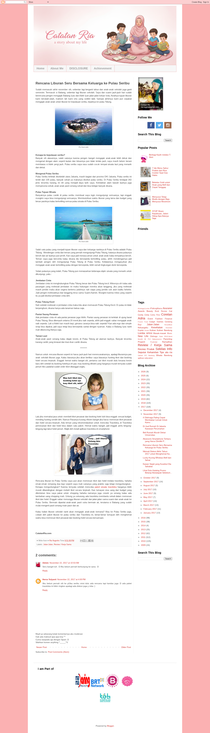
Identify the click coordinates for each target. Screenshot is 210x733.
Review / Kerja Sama (62, 544)
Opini (161, 336)
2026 (143, 371)
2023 (143, 383)
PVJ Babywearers (155, 339)
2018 (143, 403)
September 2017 (151, 481)
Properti (141, 342)
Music (169, 333)
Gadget (152, 322)
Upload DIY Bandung (146, 355)
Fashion (159, 319)
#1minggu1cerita (143, 308)
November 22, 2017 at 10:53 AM (64, 563)
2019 (143, 399)
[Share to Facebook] (89, 540)
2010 (143, 541)
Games (160, 322)
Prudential (153, 342)
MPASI (149, 333)
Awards (141, 311)
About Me (56, 68)
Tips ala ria (166, 352)
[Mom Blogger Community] (127, 687)
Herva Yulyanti (49, 579)
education (149, 358)
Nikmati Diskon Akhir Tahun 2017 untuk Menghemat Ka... (157, 452)
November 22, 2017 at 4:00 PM (71, 579)
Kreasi (147, 330)
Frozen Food (143, 322)
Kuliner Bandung (164, 330)
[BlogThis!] (84, 540)
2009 (143, 545)
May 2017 (148, 497)
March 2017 (149, 505)
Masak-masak (159, 333)
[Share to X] (86, 540)
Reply (45, 571)
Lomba (141, 333)
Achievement (103, 68)
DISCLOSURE (78, 68)
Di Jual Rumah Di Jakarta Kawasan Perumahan (154, 427)
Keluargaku (143, 327)
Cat (170, 311)
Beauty (150, 311)
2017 (143, 407)
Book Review (161, 311)
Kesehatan (157, 327)
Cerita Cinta (143, 315)
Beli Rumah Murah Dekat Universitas (154, 433)
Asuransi (167, 308)
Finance (168, 319)
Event (150, 319)
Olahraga (153, 336)
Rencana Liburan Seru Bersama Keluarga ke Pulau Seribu (157, 446)
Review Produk (146, 349)
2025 (143, 375)
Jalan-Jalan (48, 544)
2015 (143, 521)
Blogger (110, 726)
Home (40, 68)
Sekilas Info (164, 349)
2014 (143, 525)
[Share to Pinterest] (92, 540)
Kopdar (141, 330)
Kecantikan (168, 325)
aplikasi (141, 358)
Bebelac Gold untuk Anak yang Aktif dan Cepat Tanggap (161, 184)
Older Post (126, 647)
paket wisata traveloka (105, 487)
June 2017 (148, 493)
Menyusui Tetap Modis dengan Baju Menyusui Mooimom (161, 199)
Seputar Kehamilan (148, 352)
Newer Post (41, 647)
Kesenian (169, 328)
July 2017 (148, 489)
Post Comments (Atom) (58, 652)
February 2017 (150, 509)
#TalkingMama (156, 309)
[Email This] (81, 540)
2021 (143, 391)
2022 (143, 387)
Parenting (167, 339)
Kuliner (153, 330)
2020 (143, 395)
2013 (143, 529)
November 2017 (151, 414)
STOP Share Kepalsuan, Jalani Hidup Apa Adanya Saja (160, 214)
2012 (143, 533)
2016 (143, 518)
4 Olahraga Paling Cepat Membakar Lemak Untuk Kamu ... (155, 419)
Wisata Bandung (164, 355)
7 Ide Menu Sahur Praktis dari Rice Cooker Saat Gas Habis (160, 171)
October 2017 (149, 478)
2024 (143, 379)
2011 (143, 537)
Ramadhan (167, 342)
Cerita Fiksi (155, 315)
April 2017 (148, 501)
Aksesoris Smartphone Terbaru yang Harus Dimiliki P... (157, 440)
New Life (143, 336)
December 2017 (151, 410)
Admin (45, 563)
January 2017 (149, 513)
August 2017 (149, 485)
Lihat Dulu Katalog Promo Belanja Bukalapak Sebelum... (157, 471)
